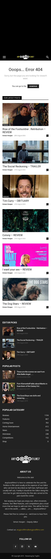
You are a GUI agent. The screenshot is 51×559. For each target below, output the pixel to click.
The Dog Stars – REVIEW (16, 303)
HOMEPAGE (33, 86)
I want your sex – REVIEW (17, 269)
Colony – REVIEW (12, 235)
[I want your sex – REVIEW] (25, 255)
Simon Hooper (7, 135)
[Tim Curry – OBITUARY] (25, 186)
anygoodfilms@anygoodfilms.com (30, 529)
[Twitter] (28, 546)
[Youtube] (35, 546)
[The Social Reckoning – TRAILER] (25, 152)
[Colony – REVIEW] (25, 220)
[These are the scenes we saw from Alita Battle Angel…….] (8, 375)
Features (6, 196)
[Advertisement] (25, 27)
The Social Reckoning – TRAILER (21, 166)
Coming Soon (7, 162)
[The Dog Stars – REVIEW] (25, 289)
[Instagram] (22, 546)
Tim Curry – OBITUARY (15, 200)
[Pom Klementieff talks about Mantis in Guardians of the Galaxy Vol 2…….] (8, 386)
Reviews (5, 125)
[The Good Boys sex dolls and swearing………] (8, 398)
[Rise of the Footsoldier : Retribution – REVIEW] (25, 114)
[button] (4, 57)
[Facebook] (15, 546)
